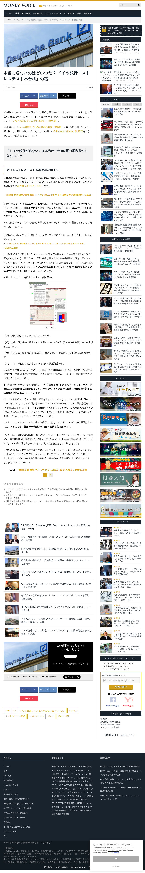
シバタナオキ (78, 781)
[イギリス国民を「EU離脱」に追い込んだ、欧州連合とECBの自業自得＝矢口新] (12, 539)
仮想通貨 (65, 814)
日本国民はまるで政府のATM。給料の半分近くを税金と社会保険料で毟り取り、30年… (127, 584)
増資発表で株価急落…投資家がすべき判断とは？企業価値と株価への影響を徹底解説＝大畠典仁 (127, 327)
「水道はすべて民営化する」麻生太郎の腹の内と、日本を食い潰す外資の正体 (127, 636)
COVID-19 (62, 803)
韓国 (71, 799)
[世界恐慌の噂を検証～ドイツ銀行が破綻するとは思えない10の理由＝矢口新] (12, 550)
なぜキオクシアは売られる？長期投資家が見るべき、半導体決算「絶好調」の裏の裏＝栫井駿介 (128, 176)
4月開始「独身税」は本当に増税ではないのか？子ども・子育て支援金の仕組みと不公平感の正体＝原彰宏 (127, 355)
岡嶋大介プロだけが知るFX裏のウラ (19, 804)
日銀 (56, 810)
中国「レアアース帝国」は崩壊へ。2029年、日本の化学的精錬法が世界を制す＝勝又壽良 (127, 62)
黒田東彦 (77, 799)
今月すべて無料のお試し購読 (68, 131)
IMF (15, 711)
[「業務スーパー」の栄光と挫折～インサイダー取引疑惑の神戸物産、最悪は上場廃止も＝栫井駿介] (12, 620)
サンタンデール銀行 (15, 716)
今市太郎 (61, 778)
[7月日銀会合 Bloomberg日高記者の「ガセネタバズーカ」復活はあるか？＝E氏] (12, 527)
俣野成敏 (69, 781)
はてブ (45, 96)
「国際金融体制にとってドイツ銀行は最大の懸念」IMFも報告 (52, 470)
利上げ (66, 792)
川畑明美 (55, 774)
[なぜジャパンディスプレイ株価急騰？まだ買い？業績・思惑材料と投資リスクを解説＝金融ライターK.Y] (106, 368)
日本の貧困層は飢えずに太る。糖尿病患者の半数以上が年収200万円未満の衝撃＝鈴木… (127, 610)
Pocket (30, 105)
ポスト (68, 96)
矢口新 (57, 796)
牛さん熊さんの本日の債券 (65, 785)
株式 (17, 13)
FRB (7, 711)
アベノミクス (65, 796)
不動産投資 (38, 13)
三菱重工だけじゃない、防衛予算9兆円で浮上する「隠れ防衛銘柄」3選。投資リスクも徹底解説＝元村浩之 (127, 289)
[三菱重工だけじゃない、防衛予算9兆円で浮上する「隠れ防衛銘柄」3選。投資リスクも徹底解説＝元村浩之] (106, 288)
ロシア (78, 789)
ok (116, 859)
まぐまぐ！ (47, 843)
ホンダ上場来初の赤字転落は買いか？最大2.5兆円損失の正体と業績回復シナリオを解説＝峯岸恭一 (127, 314)
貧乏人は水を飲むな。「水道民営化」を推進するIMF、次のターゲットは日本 (128, 111)
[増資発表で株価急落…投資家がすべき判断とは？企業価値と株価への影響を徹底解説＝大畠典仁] (106, 328)
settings (116, 866)
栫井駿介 (85, 799)
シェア (26, 96)
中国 (79, 785)
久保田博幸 (79, 803)
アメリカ (73, 711)
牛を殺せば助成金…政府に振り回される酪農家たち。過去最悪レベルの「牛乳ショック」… (127, 545)
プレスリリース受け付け (110, 727)
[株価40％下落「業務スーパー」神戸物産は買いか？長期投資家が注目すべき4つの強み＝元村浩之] (106, 262)
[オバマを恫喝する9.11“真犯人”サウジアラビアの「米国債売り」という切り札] (12, 609)
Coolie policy (113, 853)
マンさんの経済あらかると (80, 770)
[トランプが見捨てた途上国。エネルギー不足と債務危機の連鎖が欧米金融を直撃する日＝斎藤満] (106, 302)
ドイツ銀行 (63, 716)
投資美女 (7, 822)
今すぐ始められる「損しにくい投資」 (58, 6)
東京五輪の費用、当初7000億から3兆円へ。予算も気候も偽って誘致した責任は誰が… (127, 597)
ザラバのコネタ (10, 831)
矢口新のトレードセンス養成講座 (17, 808)
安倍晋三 (55, 766)
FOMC (54, 803)
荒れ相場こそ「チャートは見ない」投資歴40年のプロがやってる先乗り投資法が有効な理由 (127, 75)
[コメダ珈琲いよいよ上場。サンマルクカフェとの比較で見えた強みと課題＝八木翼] (12, 632)
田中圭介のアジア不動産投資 (15, 813)
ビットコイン (65, 807)
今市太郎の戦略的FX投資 (64, 789)
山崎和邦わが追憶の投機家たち (16, 799)
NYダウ (74, 807)
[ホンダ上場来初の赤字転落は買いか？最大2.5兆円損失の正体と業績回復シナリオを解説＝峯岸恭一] (106, 315)
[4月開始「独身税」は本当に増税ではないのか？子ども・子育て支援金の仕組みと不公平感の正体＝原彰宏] (106, 354)
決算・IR (87, 13)
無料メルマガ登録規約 (110, 675)
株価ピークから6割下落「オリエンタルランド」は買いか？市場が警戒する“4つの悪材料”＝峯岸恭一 (127, 342)
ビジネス (137, 104)
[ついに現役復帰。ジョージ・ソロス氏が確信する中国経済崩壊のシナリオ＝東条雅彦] (12, 585)
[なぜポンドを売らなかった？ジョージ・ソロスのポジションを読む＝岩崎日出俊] (12, 597)
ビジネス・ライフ (53, 13)
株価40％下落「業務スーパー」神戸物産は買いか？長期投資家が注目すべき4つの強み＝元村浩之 (127, 261)
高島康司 (70, 803)
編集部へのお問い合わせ (110, 724)
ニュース (9, 13)
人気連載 (68, 13)
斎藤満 (54, 778)
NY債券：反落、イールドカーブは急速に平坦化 (120, 766)
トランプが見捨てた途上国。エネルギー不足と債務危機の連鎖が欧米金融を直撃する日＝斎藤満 (127, 300)
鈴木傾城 (55, 807)
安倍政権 (73, 792)
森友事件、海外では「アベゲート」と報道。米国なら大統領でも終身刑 (127, 533)
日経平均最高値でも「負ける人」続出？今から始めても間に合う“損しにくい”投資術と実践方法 (127, 47)
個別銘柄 (85, 785)
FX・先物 (26, 13)
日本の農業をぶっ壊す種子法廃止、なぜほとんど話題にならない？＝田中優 (127, 649)
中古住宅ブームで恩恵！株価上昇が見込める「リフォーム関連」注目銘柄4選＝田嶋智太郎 (127, 248)
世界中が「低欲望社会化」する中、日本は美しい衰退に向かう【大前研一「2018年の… (127, 623)
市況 (79, 13)
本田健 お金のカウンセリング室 (17, 827)
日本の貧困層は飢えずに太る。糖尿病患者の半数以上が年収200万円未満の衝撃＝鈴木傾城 (128, 137)
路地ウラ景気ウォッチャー (15, 817)
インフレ (79, 810)
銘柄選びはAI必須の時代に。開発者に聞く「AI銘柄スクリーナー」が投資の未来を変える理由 (123, 30)
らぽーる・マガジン (66, 810)
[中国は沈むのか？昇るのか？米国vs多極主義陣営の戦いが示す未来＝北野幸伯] (12, 574)
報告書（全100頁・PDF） (30, 186)
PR (5, 836)
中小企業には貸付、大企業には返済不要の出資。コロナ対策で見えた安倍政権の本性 (127, 571)
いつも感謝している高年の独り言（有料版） (35, 121)
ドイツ (51, 716)
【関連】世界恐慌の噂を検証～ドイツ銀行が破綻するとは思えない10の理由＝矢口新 (48, 195)
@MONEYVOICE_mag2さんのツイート (121, 735)
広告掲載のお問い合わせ (110, 722)
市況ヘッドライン (11, 794)
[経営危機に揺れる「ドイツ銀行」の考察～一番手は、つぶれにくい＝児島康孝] (12, 562)
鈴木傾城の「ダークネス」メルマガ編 (75, 774)
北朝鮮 (87, 781)
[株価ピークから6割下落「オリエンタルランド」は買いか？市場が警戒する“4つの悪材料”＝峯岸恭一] (106, 341)
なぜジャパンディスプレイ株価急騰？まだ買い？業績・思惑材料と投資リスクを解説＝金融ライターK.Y (127, 368)
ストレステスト (36, 716)
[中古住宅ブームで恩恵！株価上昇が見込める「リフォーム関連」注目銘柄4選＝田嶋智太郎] (106, 249)
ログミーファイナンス (71, 766)
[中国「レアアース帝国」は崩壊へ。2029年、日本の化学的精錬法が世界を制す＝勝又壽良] (106, 275)
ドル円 (86, 810)
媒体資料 (104, 719)
